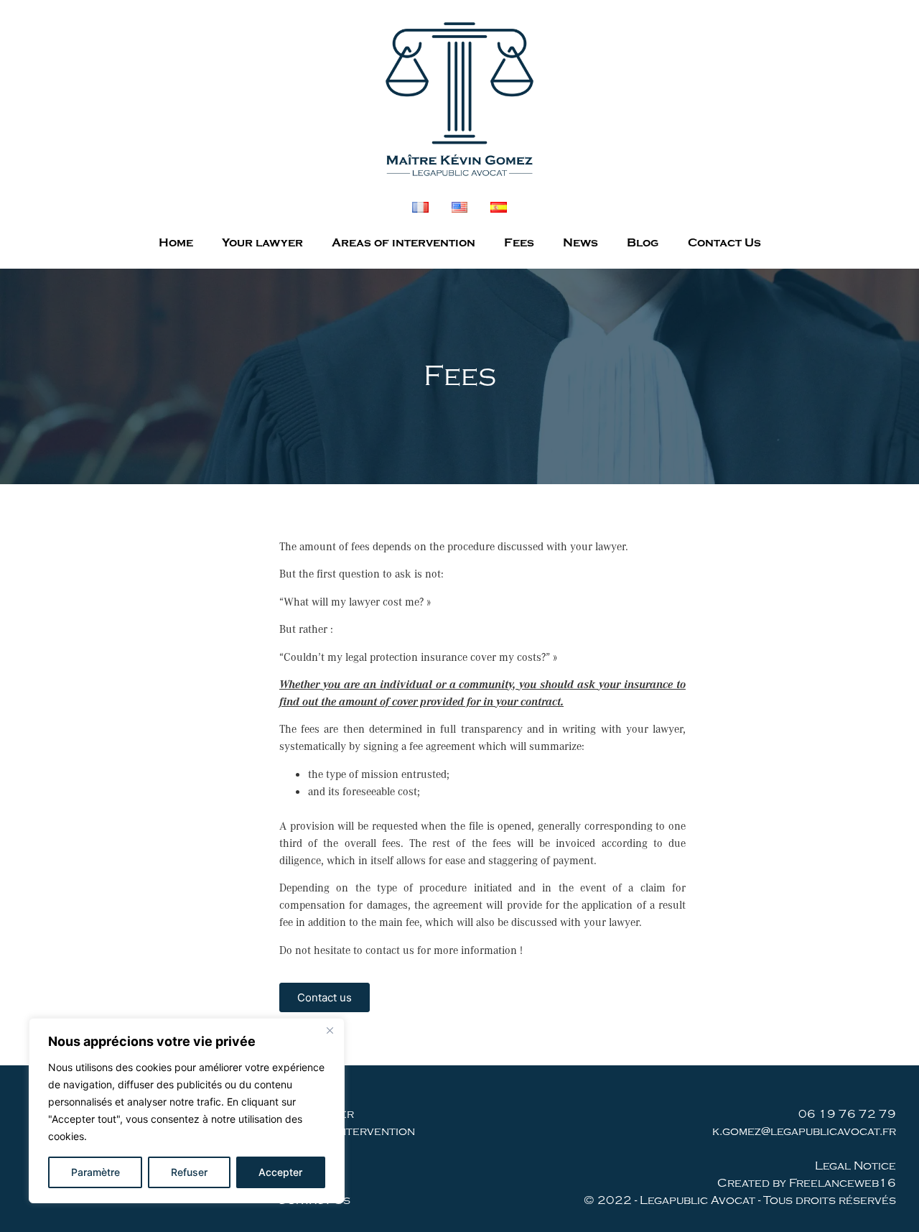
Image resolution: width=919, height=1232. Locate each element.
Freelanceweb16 (842, 1183)
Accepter (280, 1172)
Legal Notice (855, 1165)
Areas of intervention (403, 242)
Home (176, 242)
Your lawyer (262, 242)
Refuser (189, 1172)
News (580, 242)
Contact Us (724, 242)
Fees (519, 242)
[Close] (329, 1030)
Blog (643, 242)
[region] (187, 1110)
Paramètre (95, 1172)
